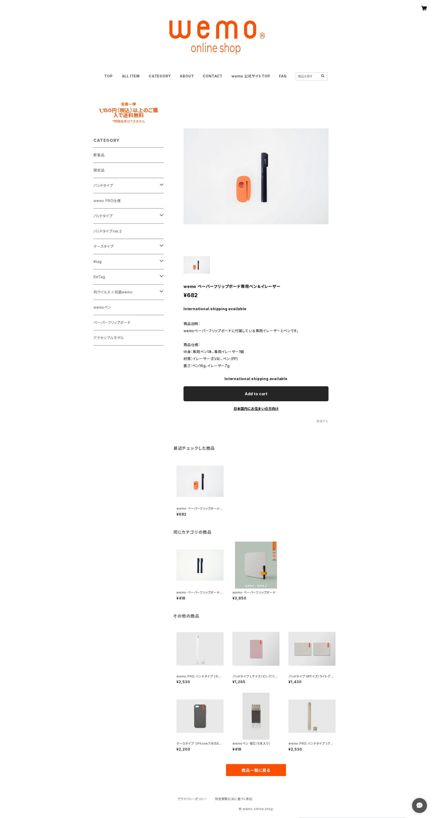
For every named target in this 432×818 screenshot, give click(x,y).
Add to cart (256, 393)
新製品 (99, 155)
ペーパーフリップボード (112, 322)
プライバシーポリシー (192, 799)
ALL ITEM (131, 76)
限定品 (99, 170)
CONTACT (212, 76)
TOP (108, 76)
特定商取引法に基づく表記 (233, 799)
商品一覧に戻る (256, 770)
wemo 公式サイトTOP (251, 76)
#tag (98, 261)
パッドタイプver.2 (108, 231)
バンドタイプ (103, 185)
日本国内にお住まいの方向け (256, 409)
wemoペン (102, 307)
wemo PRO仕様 (107, 201)
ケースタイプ (104, 246)
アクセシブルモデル (109, 338)
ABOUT (187, 76)
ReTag (99, 277)
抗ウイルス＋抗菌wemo (113, 292)
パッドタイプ (103, 216)
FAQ (282, 76)
